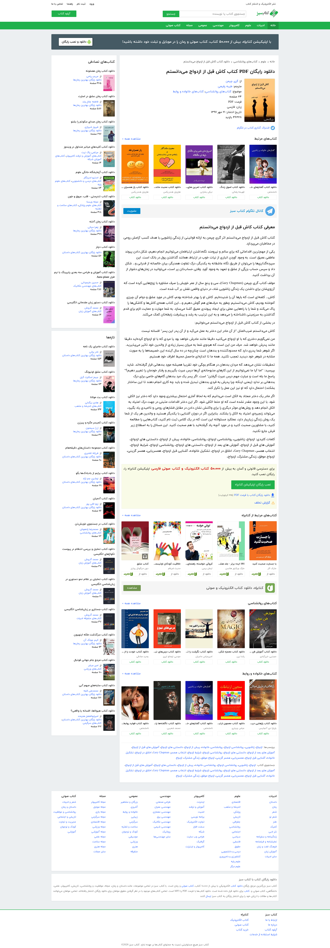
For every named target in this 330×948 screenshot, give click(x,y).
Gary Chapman (161, 752)
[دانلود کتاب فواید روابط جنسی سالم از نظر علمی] (135, 703)
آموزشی (72, 832)
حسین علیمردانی (89, 282)
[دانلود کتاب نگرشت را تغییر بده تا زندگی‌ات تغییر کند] (199, 628)
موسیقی (133, 837)
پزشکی (237, 812)
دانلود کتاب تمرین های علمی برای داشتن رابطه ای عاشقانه (199, 187)
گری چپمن (232, 81)
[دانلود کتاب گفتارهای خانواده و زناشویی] (263, 164)
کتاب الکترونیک (239, 920)
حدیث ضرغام (174, 568)
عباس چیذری (238, 728)
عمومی (202, 25)
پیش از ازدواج (192, 747)
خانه (273, 25)
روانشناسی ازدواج (234, 747)
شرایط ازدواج (194, 752)
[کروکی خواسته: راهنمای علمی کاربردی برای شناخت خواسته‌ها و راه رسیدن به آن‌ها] (199, 540)
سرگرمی (133, 822)
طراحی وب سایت (195, 837)
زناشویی (250, 747)
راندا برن (240, 656)
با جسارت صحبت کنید (264, 564)
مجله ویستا (92, 202)
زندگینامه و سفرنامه (266, 837)
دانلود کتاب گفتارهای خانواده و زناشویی (263, 187)
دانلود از (271, 574)
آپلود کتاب (64, 13)
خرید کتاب (242, 930)
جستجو (171, 14)
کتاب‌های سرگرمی (92, 723)
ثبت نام (81, 4)
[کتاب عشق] (135, 540)
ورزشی (134, 841)
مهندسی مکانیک (162, 822)
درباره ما (272, 925)
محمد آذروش (91, 308)
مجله (189, 25)
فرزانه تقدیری (91, 453)
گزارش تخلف (262, 503)
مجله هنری (100, 846)
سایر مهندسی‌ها (162, 837)
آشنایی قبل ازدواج (255, 758)
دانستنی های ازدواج (172, 747)
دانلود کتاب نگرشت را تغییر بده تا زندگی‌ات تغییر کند (199, 652)
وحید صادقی (142, 656)
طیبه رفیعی (225, 86)
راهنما (70, 4)
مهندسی (218, 25)
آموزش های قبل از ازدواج (145, 747)
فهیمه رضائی (238, 192)
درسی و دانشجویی (230, 851)
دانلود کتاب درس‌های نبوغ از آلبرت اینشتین (167, 652)
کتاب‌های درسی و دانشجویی (86, 181)
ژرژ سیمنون (92, 428)
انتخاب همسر (178, 752)
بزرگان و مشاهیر (129, 802)
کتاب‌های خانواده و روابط (188, 92)
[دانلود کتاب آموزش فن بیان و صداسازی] (263, 628)
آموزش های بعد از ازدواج (261, 752)
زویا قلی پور (92, 504)
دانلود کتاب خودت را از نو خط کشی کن (135, 652)
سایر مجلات (99, 851)
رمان (274, 807)
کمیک (273, 827)
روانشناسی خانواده (212, 747)
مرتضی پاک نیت (89, 152)
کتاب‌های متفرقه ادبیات (89, 618)
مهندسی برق (164, 817)
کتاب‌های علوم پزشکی (89, 205)
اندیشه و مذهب (232, 807)
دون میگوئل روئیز (139, 568)
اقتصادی (236, 802)
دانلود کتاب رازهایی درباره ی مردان (263, 723)
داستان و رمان (68, 807)
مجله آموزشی (98, 832)
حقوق (237, 846)
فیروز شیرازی (91, 127)
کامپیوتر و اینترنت (194, 846)
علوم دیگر (235, 866)
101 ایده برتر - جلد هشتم (230, 564)
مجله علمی (100, 837)
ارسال (208, 896)
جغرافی (236, 822)
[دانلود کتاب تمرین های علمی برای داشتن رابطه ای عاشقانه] (199, 164)
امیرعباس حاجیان (204, 656)
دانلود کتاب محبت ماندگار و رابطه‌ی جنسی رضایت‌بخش (167, 187)
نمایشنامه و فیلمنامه (266, 841)
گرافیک (200, 841)
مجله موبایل (99, 807)
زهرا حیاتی (93, 227)
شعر (274, 812)
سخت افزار (198, 827)
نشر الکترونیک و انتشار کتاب (261, 4)
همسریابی (238, 758)
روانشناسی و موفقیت (64, 812)
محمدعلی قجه (90, 691)
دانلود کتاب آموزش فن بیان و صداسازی (263, 652)
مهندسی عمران (162, 807)
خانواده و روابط (130, 812)
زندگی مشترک (192, 758)
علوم (248, 25)
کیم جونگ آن (90, 640)
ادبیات (261, 25)
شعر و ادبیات (69, 802)
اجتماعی (236, 832)
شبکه (201, 832)
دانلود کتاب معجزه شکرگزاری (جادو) (230, 652)
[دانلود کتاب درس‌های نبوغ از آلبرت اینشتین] (167, 628)
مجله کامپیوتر (98, 802)
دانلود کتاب (263, 197)
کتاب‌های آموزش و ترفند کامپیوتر (83, 156)
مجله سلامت (99, 841)
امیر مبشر (93, 665)
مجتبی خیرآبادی (268, 656)
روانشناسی (234, 827)
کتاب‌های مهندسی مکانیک (87, 286)
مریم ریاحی (92, 76)
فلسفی (236, 841)
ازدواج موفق (207, 758)
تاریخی (236, 817)
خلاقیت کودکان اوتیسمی (167, 564)
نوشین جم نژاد (90, 478)
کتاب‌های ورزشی (92, 669)
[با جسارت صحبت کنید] (263, 540)
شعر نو (273, 817)
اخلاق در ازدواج (143, 752)
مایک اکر (272, 568)
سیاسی (236, 837)
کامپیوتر (234, 25)
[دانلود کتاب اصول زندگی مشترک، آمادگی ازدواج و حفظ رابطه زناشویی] (231, 164)
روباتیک (166, 832)
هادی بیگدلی (91, 402)
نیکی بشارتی (206, 192)
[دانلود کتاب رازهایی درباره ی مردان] (263, 699)
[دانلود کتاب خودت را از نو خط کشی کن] (135, 628)
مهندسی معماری (162, 812)
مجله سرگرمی (98, 817)
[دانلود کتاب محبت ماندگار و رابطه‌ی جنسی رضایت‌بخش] (167, 164)
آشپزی (134, 807)
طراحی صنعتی (163, 802)
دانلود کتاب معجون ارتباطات (230, 723)
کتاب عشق (143, 564)
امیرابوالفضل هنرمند (88, 716)
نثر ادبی (273, 832)
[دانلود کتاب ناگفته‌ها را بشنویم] (167, 700)
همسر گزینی (223, 758)
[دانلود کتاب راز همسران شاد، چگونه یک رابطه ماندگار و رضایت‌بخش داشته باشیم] (135, 164)
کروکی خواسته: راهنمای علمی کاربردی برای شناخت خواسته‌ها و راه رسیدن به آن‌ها (199, 564)
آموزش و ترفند (196, 807)
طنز (275, 822)
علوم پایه (235, 861)
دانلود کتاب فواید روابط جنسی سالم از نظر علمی (135, 723)
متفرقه (134, 851)
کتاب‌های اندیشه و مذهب (87, 406)
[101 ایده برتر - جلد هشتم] (231, 540)
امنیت (201, 812)
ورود (91, 4)
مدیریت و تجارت (67, 822)
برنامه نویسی (197, 817)
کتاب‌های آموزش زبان (90, 311)
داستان (273, 802)
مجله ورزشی (99, 827)
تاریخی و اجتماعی (66, 817)
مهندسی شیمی (162, 827)
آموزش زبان (270, 851)
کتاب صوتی (173, 25)
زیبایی (134, 817)
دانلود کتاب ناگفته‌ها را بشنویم (167, 723)
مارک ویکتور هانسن (234, 568)
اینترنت (200, 802)
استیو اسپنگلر (91, 177)
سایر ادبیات (271, 856)
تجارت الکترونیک (195, 822)
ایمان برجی (207, 568)
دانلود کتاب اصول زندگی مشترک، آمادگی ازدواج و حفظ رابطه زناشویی (230, 187)
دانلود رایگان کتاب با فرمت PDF (252, 495)
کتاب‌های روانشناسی (90, 533)
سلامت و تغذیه (129, 827)
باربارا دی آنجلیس (267, 728)
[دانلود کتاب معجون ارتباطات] (231, 700)
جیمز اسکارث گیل (89, 377)
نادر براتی (93, 352)
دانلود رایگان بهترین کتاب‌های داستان (81, 252)
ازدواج (259, 747)
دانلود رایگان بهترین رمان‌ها (87, 80)
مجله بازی (100, 812)
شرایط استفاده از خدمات (263, 934)
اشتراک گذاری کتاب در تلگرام (253, 128)
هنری (135, 846)
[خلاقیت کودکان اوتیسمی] (167, 540)
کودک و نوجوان (130, 832)
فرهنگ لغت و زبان (267, 846)
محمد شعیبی (173, 728)
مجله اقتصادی (98, 822)
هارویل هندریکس (171, 192)
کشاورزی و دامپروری (229, 856)
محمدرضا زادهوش (89, 529)
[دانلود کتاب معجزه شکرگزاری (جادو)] (231, 628)
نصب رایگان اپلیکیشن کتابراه (253, 485)
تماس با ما (57, 4)
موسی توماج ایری (171, 656)
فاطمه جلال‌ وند (90, 102)
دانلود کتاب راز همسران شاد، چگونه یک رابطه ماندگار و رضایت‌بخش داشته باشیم (135, 187)
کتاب (246, 891)
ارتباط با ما (271, 920)
